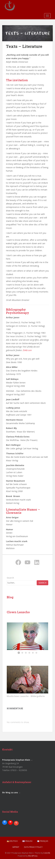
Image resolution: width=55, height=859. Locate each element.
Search (10, 577)
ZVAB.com (27, 350)
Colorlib (46, 853)
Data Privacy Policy (33, 847)
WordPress (32, 856)
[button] (19, 653)
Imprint (15, 847)
